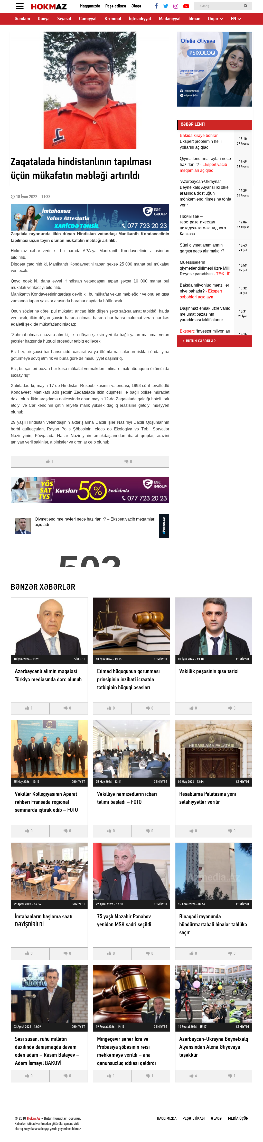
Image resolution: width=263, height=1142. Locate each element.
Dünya (44, 19)
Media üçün (238, 1119)
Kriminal (113, 19)
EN (233, 19)
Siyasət (64, 19)
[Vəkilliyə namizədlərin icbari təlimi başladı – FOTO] (131, 748)
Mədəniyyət (170, 19)
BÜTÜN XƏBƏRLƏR (200, 341)
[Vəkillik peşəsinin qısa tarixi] (213, 626)
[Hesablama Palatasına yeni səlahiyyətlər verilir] (213, 748)
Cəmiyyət (88, 19)
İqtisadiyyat (140, 19)
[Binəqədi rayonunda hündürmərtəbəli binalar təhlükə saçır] (213, 871)
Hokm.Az (33, 1119)
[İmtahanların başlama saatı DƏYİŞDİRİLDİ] (49, 871)
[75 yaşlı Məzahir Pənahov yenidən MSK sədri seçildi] (131, 871)
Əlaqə (136, 6)
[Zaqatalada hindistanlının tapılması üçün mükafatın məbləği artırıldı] (90, 90)
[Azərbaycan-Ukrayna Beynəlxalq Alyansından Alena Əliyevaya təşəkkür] (213, 994)
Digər (213, 19)
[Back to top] (249, 1128)
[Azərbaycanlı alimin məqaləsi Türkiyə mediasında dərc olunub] (49, 626)
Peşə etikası (115, 6)
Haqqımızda (90, 6)
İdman (194, 19)
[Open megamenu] (20, 6)
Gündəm (22, 19)
